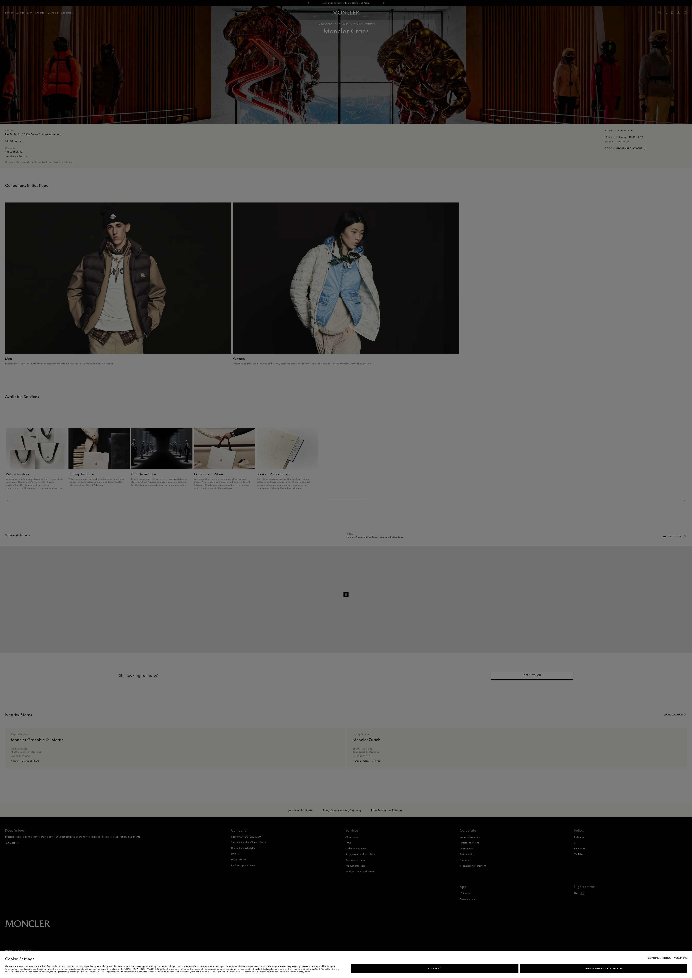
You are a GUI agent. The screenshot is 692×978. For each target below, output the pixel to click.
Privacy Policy (303, 971)
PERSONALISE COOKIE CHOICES (603, 968)
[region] (346, 964)
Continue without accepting (668, 958)
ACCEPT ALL (435, 968)
